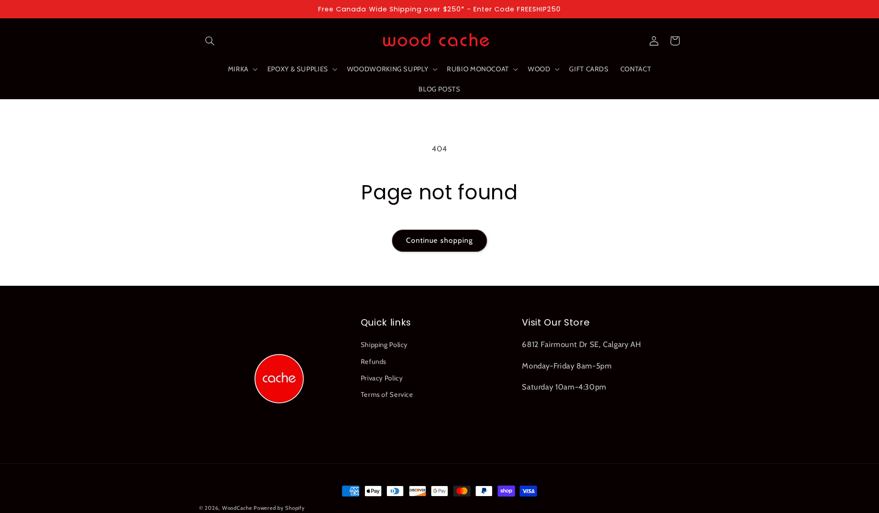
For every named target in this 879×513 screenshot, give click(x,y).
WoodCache (237, 508)
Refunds (373, 362)
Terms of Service (387, 394)
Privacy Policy (382, 378)
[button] (209, 40)
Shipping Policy (384, 345)
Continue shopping (439, 240)
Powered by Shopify (279, 508)
